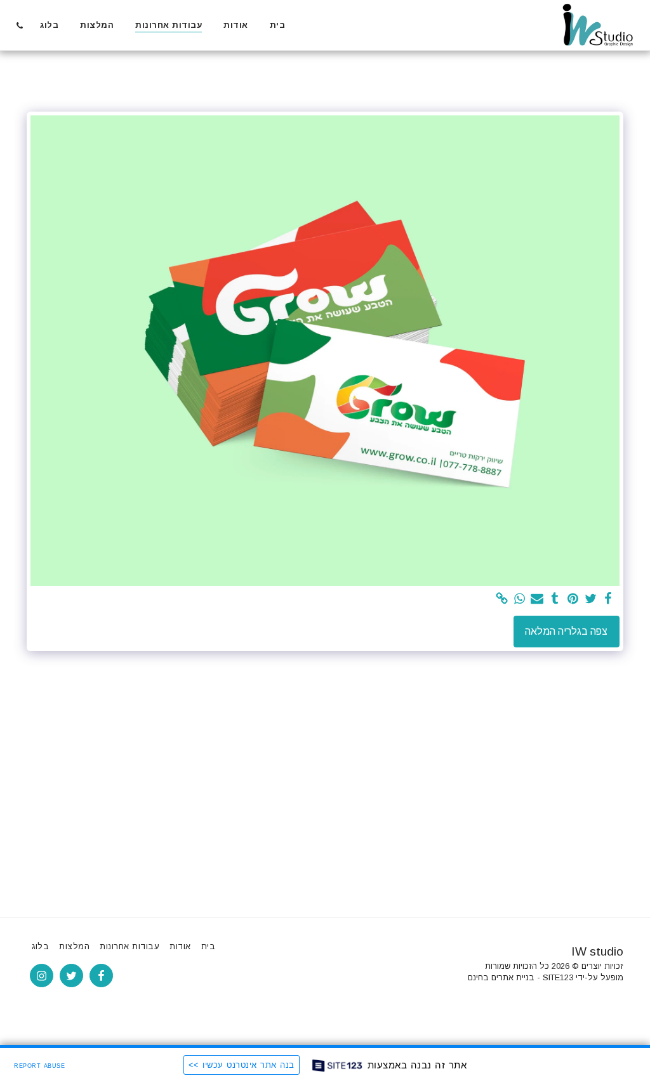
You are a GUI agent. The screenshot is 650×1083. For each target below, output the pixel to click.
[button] (19, 25)
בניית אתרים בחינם (501, 977)
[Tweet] (590, 599)
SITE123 (558, 977)
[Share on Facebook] (608, 599)
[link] (501, 599)
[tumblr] (554, 599)
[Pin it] (572, 599)
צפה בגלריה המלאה (566, 631)
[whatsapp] (519, 599)
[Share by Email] (537, 599)
